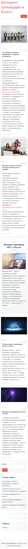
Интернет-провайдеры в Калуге (12, 7)
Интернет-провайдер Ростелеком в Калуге (14, 413)
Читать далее (7, 134)
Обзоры (4, 48)
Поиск (4, 464)
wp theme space (15, 546)
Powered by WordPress (9, 543)
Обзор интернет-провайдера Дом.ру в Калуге (12, 345)
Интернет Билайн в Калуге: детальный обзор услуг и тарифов (12, 167)
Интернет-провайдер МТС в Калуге (14, 246)
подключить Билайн (9, 92)
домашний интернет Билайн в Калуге (12, 208)
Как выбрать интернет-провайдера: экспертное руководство (10, 54)
